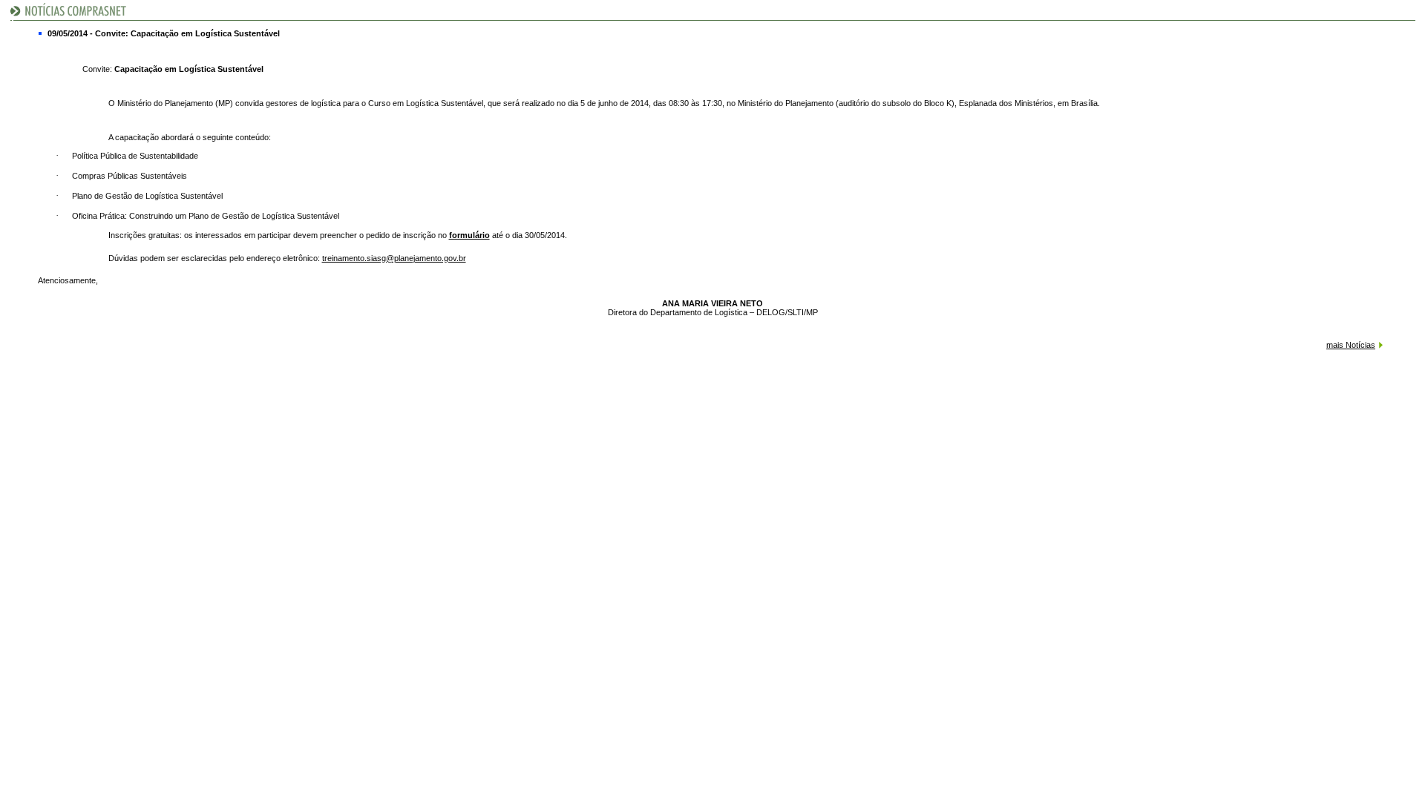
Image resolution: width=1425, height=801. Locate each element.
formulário (469, 235)
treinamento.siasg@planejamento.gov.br (394, 258)
